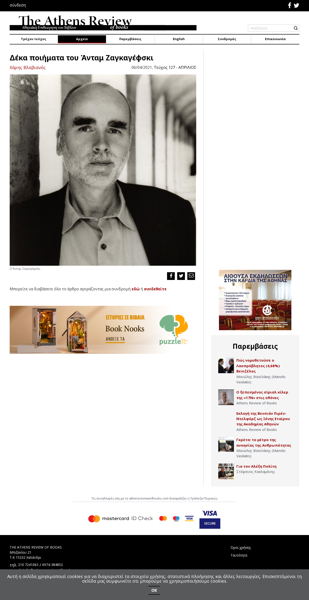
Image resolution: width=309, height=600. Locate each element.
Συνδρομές (227, 39)
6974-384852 (52, 564)
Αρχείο (82, 39)
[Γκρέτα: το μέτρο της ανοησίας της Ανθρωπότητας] (226, 445)
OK (154, 590)
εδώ (136, 289)
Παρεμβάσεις (130, 39)
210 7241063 (28, 564)
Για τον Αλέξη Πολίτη (256, 466)
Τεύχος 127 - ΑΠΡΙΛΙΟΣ (175, 67)
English (179, 39)
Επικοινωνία (275, 39)
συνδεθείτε (155, 289)
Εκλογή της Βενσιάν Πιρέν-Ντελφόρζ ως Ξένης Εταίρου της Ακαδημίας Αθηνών (263, 419)
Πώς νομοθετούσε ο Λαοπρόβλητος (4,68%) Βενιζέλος (258, 365)
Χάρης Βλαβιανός (28, 67)
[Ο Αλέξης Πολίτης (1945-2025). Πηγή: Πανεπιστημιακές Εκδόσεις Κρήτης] (226, 471)
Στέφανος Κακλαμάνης (255, 471)
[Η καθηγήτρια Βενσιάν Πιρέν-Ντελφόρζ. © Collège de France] (226, 418)
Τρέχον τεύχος (33, 39)
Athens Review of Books (256, 402)
